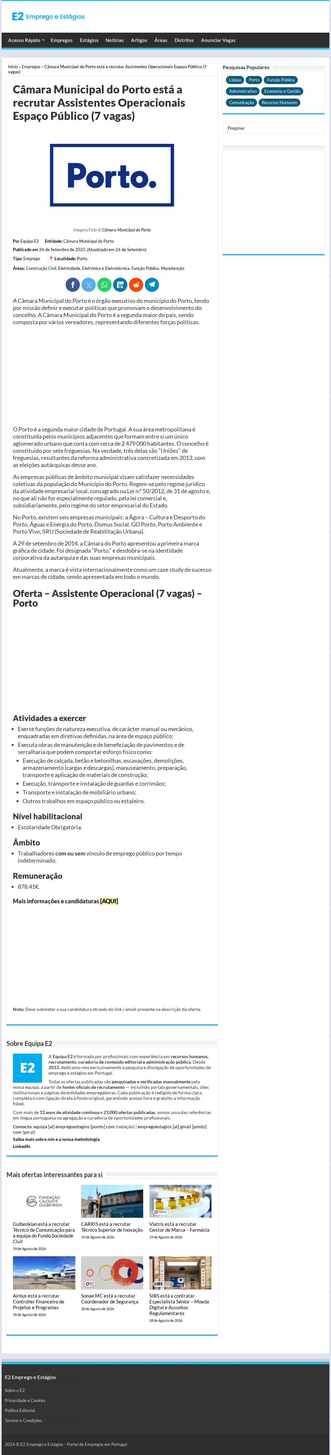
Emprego (31, 258)
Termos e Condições (23, 1420)
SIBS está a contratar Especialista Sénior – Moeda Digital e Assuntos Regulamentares (179, 1304)
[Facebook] (73, 285)
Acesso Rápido (24, 40)
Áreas (161, 40)
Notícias (115, 40)
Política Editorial (20, 1410)
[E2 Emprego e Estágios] (48, 16)
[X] (88, 285)
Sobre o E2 (15, 1390)
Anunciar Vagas (218, 40)
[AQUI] (109, 901)
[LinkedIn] (120, 285)
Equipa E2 (29, 241)
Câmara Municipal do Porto (126, 229)
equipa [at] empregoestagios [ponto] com (74, 1126)
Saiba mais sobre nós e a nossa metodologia (56, 1139)
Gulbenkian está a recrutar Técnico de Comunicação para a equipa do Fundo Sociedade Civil (44, 1232)
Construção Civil (41, 268)
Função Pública (145, 268)
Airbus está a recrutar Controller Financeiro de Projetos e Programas (38, 1301)
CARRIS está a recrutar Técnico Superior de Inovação (112, 1227)
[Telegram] (152, 285)
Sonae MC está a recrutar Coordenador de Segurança (109, 1298)
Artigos (139, 40)
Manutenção (172, 268)
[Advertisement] (112, 375)
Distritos (184, 40)
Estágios (89, 40)
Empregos (62, 40)
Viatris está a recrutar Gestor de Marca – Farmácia (179, 1227)
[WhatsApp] (104, 285)
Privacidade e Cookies (25, 1400)
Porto (82, 258)
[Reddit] (136, 285)
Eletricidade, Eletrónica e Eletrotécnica (94, 268)
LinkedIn (21, 1146)
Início (13, 66)
